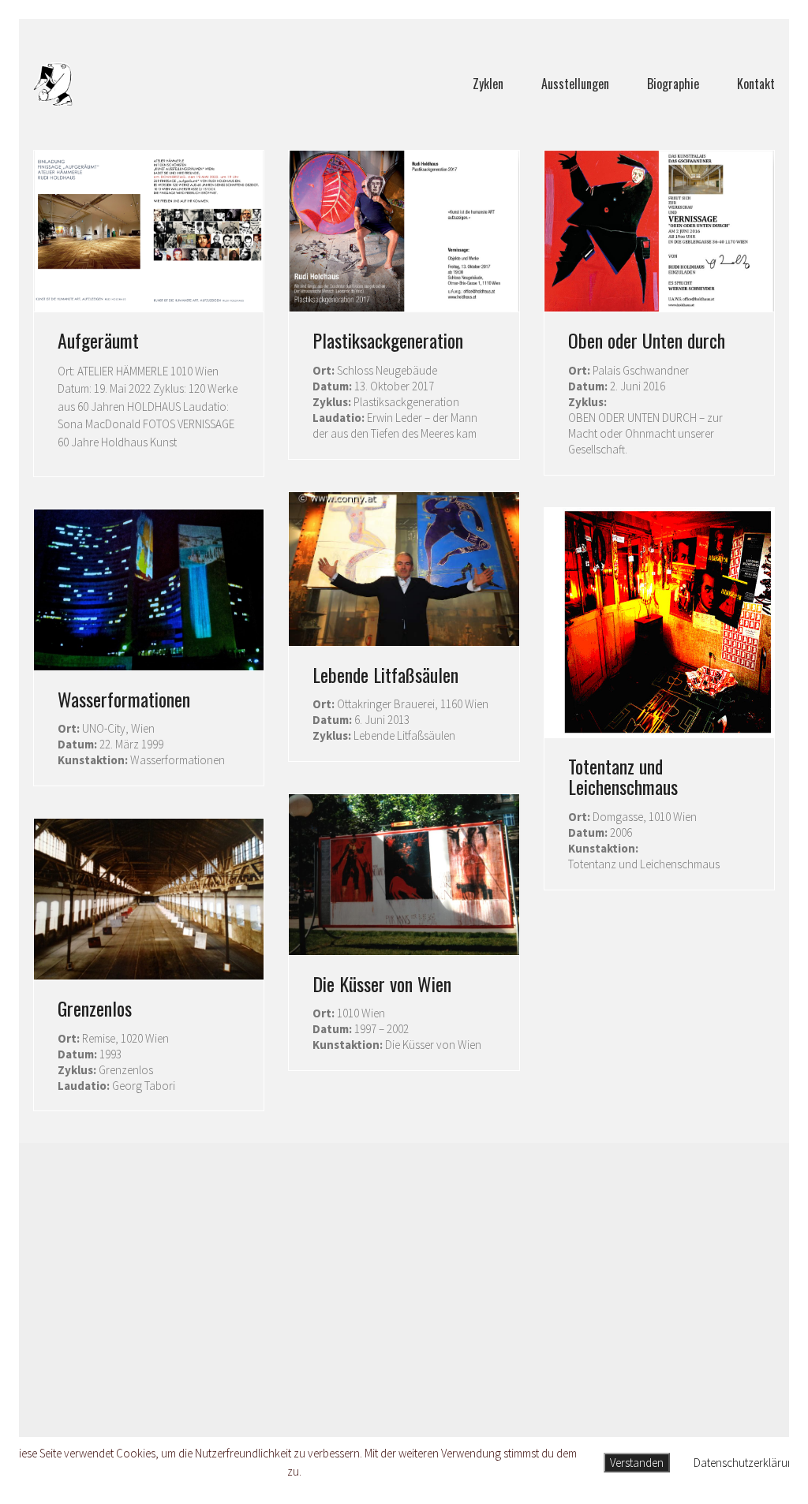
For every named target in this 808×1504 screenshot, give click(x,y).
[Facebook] (343, 1397)
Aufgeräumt (98, 340)
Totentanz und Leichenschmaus (623, 776)
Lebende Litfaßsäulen (385, 674)
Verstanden (637, 1462)
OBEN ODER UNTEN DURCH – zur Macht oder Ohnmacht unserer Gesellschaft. (645, 433)
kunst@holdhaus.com (404, 1271)
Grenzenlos (95, 1008)
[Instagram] (422, 1397)
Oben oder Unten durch (646, 340)
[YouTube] (461, 1397)
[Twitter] (382, 1397)
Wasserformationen (124, 699)
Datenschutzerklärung (747, 1462)
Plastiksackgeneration (387, 340)
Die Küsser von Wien (381, 983)
